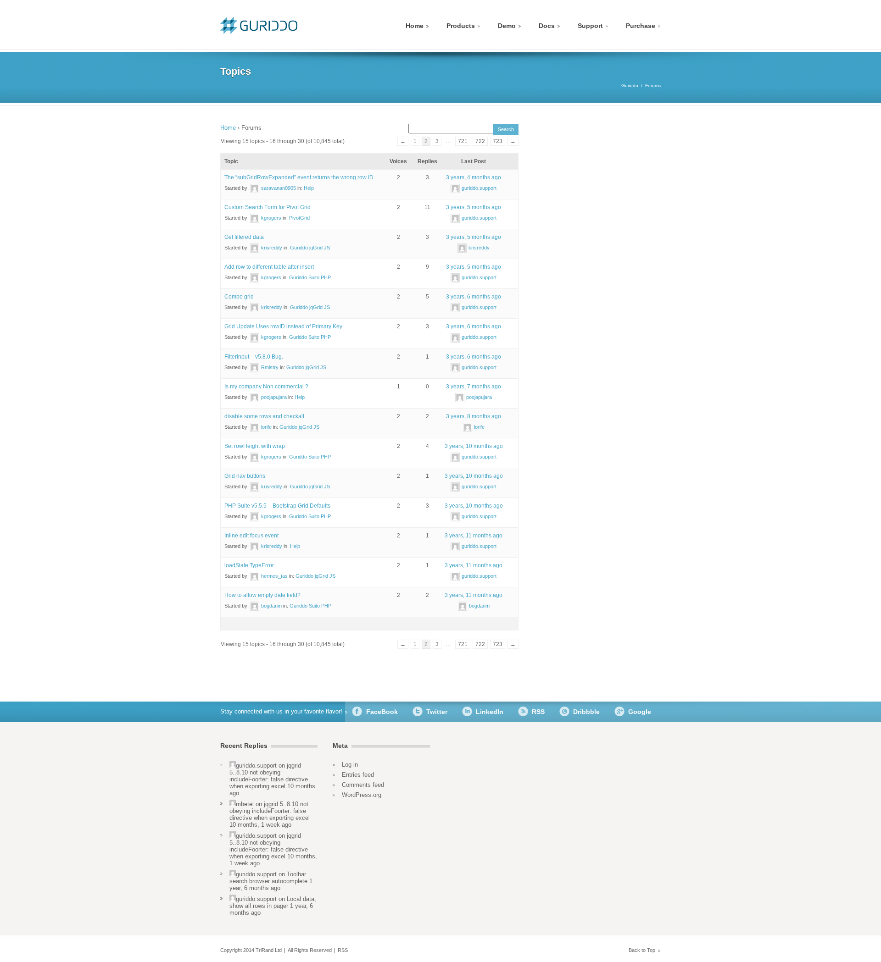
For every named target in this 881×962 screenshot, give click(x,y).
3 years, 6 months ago (473, 296)
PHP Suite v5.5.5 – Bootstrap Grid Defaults (277, 506)
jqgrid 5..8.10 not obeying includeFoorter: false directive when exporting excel (268, 776)
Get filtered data (244, 237)
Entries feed (358, 774)
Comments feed (363, 784)
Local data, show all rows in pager (272, 902)
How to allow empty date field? (262, 595)
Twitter (436, 711)
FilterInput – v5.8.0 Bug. (253, 357)
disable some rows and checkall (264, 416)
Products (460, 25)
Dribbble (586, 711)
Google (639, 711)
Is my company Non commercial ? (266, 386)
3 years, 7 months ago (473, 386)
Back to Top (642, 950)
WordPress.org (361, 794)
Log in (350, 764)
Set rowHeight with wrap (254, 446)
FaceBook (382, 711)
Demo (507, 25)
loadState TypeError (249, 565)
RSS (538, 711)
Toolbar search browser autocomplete (268, 878)
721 (463, 141)
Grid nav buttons (244, 476)
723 (497, 141)
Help (309, 188)
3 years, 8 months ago (473, 416)
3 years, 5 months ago (473, 207)
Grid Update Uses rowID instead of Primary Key (283, 326)
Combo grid (239, 296)
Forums (653, 85)
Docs (547, 25)
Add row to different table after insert (269, 267)
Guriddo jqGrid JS (310, 247)
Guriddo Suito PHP (310, 277)
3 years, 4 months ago (473, 177)
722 (480, 141)
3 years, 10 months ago (474, 446)
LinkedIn (489, 711)
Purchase (640, 25)
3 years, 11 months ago (473, 535)
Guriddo (629, 85)
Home (415, 25)
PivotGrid (299, 218)
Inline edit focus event (251, 535)
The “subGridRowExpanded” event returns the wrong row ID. (299, 177)
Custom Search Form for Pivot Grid (267, 207)
